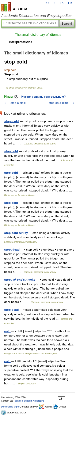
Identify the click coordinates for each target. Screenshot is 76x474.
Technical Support (23, 400)
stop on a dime (59, 102)
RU (47, 3)
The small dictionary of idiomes (38, 34)
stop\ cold (11, 121)
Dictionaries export (10, 406)
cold (7, 331)
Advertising (38, 400)
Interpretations (20, 42)
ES (62, 3)
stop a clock (18, 102)
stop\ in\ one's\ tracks (19, 279)
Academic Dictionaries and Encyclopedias (36, 16)
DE (54, 3)
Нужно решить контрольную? (43, 96)
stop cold (11, 151)
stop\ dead (12, 249)
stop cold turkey (16, 232)
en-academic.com (16, 6)
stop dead (11, 309)
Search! (67, 23)
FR (70, 3)
